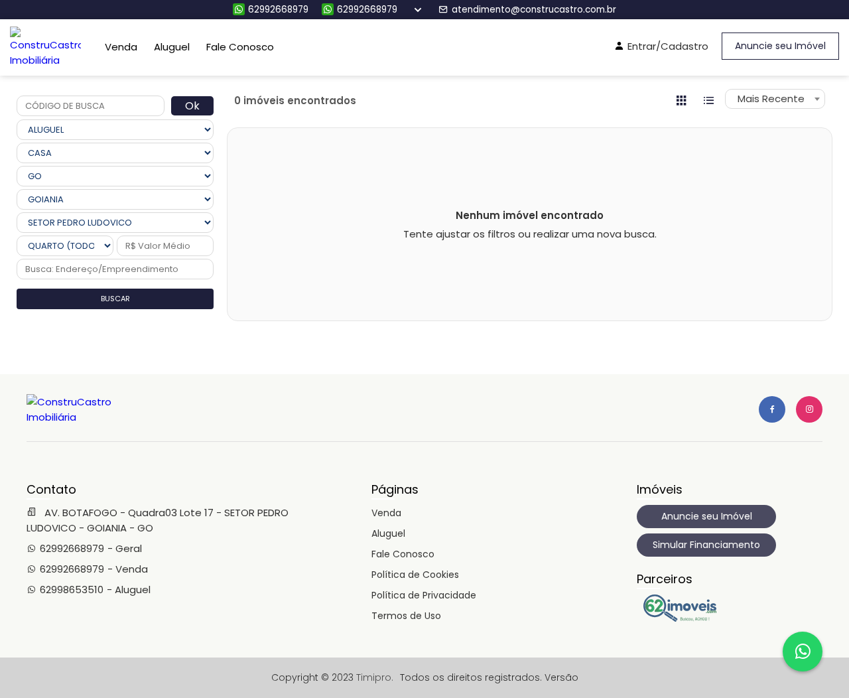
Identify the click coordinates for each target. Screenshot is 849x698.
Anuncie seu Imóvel (780, 45)
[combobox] (775, 99)
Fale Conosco (240, 47)
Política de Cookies (415, 574)
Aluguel (172, 47)
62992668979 (278, 9)
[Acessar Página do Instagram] (809, 409)
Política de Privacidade (423, 595)
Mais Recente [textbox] (771, 98)
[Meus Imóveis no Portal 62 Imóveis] (683, 618)
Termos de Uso (406, 615)
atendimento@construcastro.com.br (534, 9)
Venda (121, 47)
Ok (192, 105)
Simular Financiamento (706, 544)
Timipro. (374, 677)
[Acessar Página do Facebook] (772, 409)
